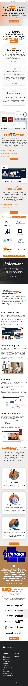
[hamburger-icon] (26, 1)
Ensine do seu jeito (8, 210)
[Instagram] (11, 682)
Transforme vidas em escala (10, 204)
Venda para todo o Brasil (9, 150)
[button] (14, 150)
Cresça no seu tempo (8, 207)
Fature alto (6, 156)
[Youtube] (16, 682)
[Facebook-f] (14, 682)
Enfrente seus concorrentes (10, 153)
